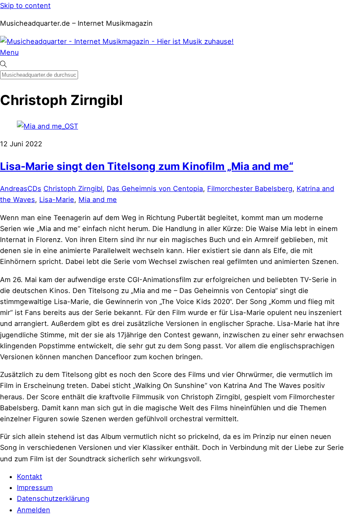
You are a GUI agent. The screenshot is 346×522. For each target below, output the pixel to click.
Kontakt (29, 476)
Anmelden (33, 510)
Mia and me (97, 199)
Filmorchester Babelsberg (249, 188)
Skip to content (25, 5)
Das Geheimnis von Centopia (155, 188)
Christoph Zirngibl (73, 188)
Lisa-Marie (56, 199)
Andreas (13, 188)
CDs (34, 188)
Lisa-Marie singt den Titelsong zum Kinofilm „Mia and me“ (146, 166)
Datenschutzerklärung (53, 498)
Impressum (35, 487)
